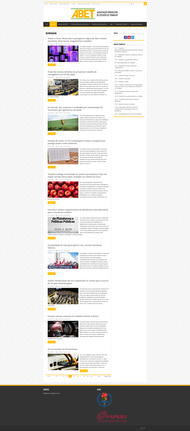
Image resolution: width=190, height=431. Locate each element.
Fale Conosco (96, 3)
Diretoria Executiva (64, 3)
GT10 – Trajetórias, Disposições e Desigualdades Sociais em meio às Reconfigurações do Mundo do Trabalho (128, 86)
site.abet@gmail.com (54, 393)
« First (48, 376)
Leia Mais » (51, 64)
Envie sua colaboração (84, 3)
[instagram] (133, 4)
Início (46, 24)
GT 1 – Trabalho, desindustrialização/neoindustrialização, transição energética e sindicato (129, 49)
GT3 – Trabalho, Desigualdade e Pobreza (126, 59)
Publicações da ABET (122, 24)
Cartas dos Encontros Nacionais (80, 24)
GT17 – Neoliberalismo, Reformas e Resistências (128, 114)
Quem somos (53, 3)
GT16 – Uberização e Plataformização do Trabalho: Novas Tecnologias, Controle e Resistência (126, 109)
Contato (73, 3)
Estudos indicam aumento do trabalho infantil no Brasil (73, 316)
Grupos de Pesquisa (136, 24)
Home (46, 3)
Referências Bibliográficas (99, 24)
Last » (99, 376)
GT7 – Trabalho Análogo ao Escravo (125, 75)
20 (84, 376)
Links (111, 24)
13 (66, 376)
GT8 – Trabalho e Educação (122, 78)
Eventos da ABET (63, 24)
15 (74, 376)
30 (87, 376)
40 (91, 376)
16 (77, 376)
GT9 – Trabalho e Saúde (121, 81)
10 (56, 376)
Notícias (52, 24)
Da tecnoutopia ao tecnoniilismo (62, 349)
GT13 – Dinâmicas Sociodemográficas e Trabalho (129, 96)
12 (63, 376)
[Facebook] (129, 4)
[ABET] (95, 13)
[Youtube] (131, 4)
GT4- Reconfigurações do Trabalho (125, 62)
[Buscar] (145, 3)
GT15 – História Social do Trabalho (124, 104)
